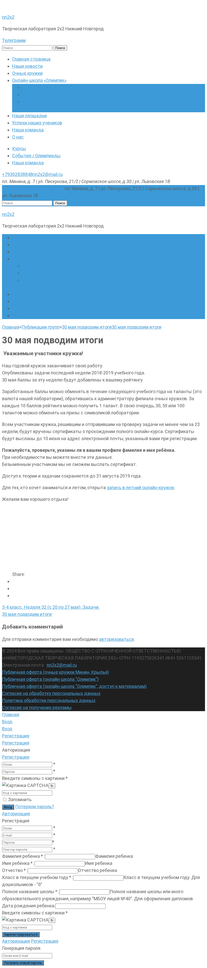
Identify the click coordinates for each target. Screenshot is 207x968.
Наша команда (28, 129)
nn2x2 (8, 17)
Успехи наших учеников (37, 122)
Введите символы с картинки (35, 778)
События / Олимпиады (36, 155)
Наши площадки (29, 115)
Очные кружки (27, 73)
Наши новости (27, 66)
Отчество (15, 870)
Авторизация (16, 813)
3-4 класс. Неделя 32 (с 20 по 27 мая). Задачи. (50, 607)
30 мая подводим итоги (27, 614)
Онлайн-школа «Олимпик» (39, 80)
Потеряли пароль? (34, 806)
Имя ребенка (18, 863)
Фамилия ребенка (23, 856)
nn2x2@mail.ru (48, 174)
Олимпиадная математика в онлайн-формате (70, 87)
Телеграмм (14, 40)
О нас (18, 137)
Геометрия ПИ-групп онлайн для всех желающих (74, 94)
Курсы (19, 148)
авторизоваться (116, 639)
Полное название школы (30, 891)
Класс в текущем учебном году (37, 877)
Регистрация (15, 757)
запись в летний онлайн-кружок (140, 487)
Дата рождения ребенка (28, 905)
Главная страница (31, 59)
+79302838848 (17, 174)
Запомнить (20, 799)
